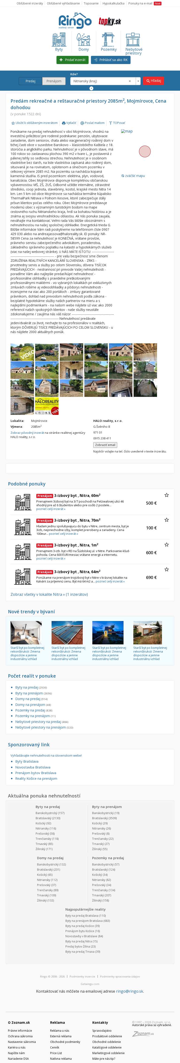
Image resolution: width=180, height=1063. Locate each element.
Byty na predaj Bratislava (81, 916)
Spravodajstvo (102, 1031)
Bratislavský (43, 818)
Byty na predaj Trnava (79, 952)
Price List (56, 1053)
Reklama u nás (59, 1031)
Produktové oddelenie (107, 1036)
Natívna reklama (61, 1059)
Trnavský (41, 844)
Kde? (74, 74)
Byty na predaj (31, 687)
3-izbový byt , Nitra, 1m (68, 545)
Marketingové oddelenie (108, 1053)
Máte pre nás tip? (103, 1059)
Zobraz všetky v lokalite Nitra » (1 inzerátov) (49, 594)
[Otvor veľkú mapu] (144, 151)
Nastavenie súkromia (22, 1042)
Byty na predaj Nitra (78, 941)
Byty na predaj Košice (79, 926)
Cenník (54, 1047)
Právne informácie (20, 1031)
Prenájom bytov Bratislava (35, 773)
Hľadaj (153, 80)
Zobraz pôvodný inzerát (27, 433)
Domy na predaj (31, 699)
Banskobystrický (46, 813)
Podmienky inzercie (82, 976)
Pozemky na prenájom (35, 716)
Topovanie (91, 3)
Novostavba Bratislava (32, 767)
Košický (40, 823)
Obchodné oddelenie (106, 1042)
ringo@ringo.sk (129, 991)
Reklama (57, 1022)
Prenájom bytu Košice (79, 931)
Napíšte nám (16, 1053)
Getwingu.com (90, 984)
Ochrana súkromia (20, 1036)
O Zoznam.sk (19, 1022)
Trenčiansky (43, 839)
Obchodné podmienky (65, 1042)
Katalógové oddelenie (107, 1047)
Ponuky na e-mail (144, 3)
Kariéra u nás (16, 1047)
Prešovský (42, 834)
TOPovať (117, 123)
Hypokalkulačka (113, 3)
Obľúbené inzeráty (30, 3)
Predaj (30, 81)
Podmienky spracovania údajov (120, 976)
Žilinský (40, 849)
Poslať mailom (92, 123)
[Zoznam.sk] (144, 1035)
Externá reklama (60, 1036)
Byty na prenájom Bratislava (84, 921)
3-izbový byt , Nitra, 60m (69, 495)
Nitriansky (42, 828)
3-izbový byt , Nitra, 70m (69, 520)
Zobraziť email (105, 445)
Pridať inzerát (75, 59)
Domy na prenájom (33, 704)
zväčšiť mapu (133, 175)
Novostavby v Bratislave (81, 936)
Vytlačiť (69, 123)
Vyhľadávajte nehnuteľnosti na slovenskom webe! (46, 755)
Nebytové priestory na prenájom (44, 727)
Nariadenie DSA (18, 1059)
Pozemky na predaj (33, 710)
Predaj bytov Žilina (77, 946)
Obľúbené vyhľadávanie (63, 3)
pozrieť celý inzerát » (50, 509)
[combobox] (105, 81)
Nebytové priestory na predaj (41, 721)
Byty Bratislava (26, 761)
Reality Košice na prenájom (36, 778)
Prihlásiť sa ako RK (113, 59)
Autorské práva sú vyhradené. (152, 1025)
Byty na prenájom (33, 693)
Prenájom (53, 81)
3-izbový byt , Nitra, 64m (69, 571)
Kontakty (100, 1022)
